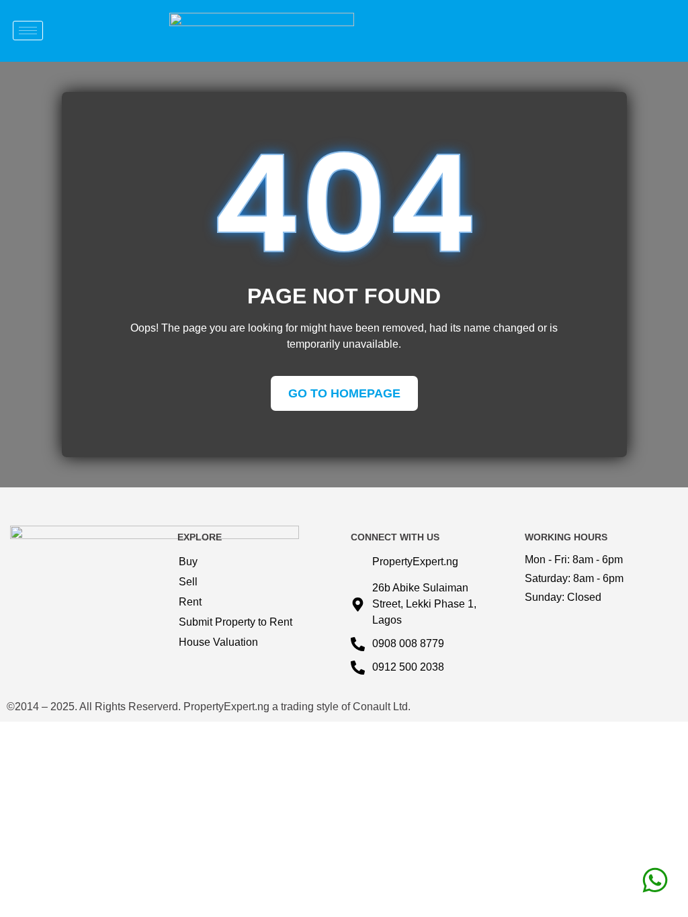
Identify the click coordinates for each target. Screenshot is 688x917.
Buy (188, 561)
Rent (190, 602)
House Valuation (218, 642)
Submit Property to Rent (235, 622)
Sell (188, 581)
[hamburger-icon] (28, 30)
